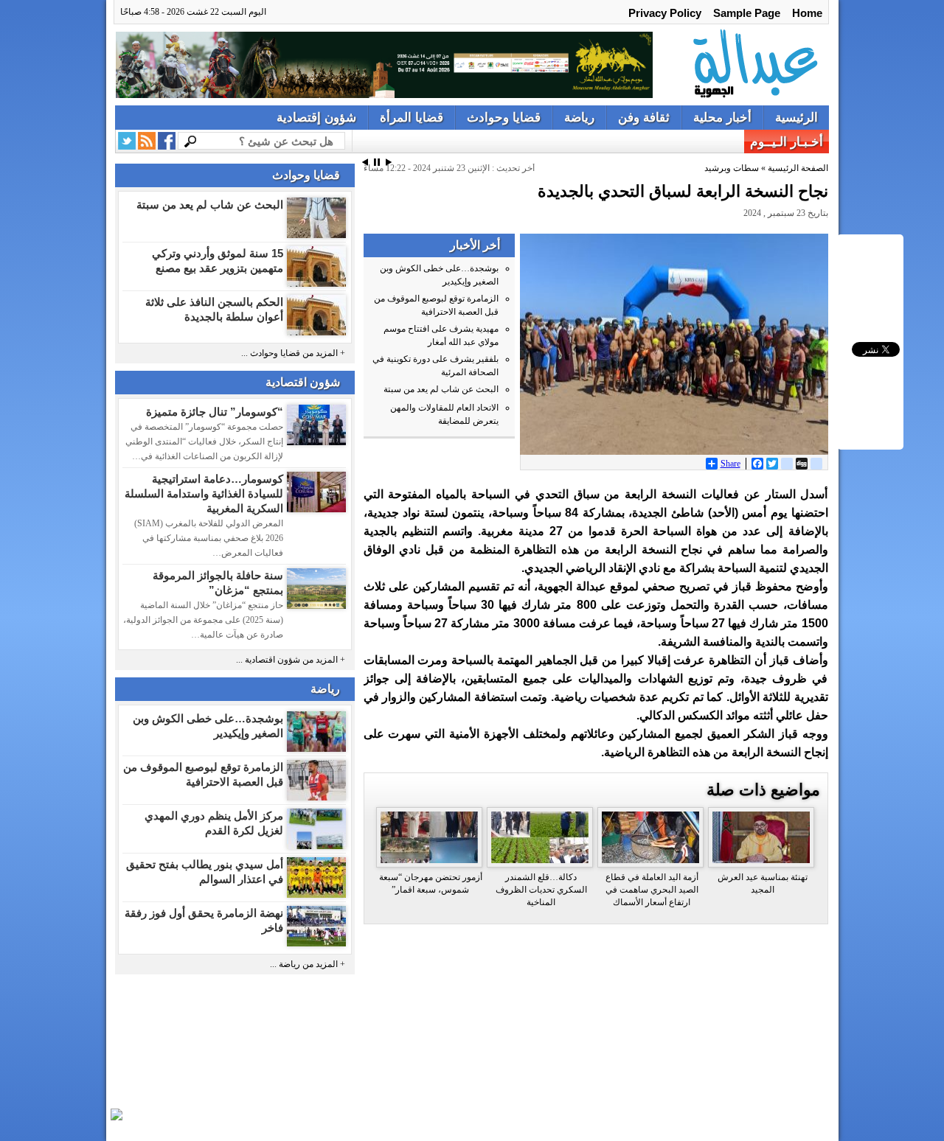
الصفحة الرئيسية (798, 168)
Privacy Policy (664, 13)
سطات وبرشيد (731, 168)
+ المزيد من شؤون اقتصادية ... (290, 660)
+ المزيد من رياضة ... (307, 964)
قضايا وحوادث (504, 118)
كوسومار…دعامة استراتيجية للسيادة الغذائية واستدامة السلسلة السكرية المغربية (204, 493)
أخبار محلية (722, 118)
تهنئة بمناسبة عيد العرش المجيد (763, 883)
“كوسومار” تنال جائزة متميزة (214, 411)
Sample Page (746, 13)
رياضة (579, 118)
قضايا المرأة (411, 118)
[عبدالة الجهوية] (744, 65)
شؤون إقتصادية (316, 118)
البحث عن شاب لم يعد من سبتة (209, 204)
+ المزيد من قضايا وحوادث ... (293, 353)
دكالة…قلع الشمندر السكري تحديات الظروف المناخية (541, 889)
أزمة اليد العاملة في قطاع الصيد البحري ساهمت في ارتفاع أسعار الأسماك (651, 889)
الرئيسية (796, 118)
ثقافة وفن (644, 118)
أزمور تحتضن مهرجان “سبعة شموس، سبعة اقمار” (430, 883)
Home (807, 13)
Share (730, 463)
